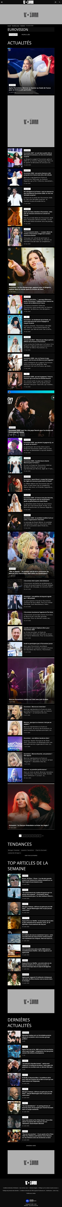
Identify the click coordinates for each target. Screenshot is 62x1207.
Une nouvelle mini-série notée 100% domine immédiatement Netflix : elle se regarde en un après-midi (37, 950)
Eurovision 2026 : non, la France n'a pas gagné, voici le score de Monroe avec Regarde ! (39, 359)
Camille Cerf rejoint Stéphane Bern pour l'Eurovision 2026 (36, 629)
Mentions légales (33, 1188)
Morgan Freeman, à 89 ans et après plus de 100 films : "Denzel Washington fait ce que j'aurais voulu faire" (37, 908)
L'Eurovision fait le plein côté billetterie (36, 581)
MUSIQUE (22, 25)
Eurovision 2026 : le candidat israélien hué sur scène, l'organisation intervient (38, 519)
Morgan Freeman (14, 850)
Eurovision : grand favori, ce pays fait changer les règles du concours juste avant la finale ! (38, 480)
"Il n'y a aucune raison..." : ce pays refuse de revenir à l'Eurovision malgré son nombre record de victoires (38, 233)
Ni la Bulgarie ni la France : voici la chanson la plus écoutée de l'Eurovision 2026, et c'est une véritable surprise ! (38, 193)
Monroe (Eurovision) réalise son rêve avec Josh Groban (28, 699)
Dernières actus (15, 25)
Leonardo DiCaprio (14, 853)
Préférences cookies (31, 1193)
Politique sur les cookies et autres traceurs (48, 1188)
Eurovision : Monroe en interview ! (35, 707)
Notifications (49, 1190)
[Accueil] (28, 2)
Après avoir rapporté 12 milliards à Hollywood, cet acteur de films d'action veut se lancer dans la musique (37, 979)
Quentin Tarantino (27, 850)
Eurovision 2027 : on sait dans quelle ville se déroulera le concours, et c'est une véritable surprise (38, 154)
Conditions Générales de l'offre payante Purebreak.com (32, 1190)
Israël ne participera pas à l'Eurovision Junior (38, 643)
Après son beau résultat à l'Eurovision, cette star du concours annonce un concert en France (38, 213)
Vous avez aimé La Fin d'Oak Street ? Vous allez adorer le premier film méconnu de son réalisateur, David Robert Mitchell (37, 1121)
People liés (26, 34)
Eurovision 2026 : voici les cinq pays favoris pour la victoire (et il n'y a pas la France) (31, 431)
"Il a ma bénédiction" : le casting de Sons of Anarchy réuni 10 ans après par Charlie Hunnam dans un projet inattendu (37, 1107)
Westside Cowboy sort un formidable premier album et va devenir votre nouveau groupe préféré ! (36, 1037)
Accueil (9, 25)
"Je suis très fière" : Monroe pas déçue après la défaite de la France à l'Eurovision (38, 340)
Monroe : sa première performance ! (35, 769)
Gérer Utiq (55, 1190)
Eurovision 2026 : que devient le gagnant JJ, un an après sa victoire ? (39, 443)
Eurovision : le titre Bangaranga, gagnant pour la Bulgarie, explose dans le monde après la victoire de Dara (30, 288)
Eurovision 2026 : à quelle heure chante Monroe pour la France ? (36, 462)
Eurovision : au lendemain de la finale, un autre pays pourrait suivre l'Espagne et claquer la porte (37, 321)
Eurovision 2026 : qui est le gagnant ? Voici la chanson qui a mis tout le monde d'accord (38, 377)
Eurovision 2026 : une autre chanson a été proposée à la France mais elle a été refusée (38, 174)
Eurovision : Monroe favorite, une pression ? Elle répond (38, 754)
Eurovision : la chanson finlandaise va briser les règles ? (29, 825)
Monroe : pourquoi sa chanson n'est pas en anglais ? (37, 723)
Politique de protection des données (11, 1190)
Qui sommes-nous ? (24, 1188)
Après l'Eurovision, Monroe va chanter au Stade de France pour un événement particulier (30, 89)
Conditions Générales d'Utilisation (10, 1188)
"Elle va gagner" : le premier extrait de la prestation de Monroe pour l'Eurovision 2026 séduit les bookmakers (29, 572)
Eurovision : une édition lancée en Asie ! (36, 738)
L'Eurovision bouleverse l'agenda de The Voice (38, 612)
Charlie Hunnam (41, 850)
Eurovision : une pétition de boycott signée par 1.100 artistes (37, 597)
